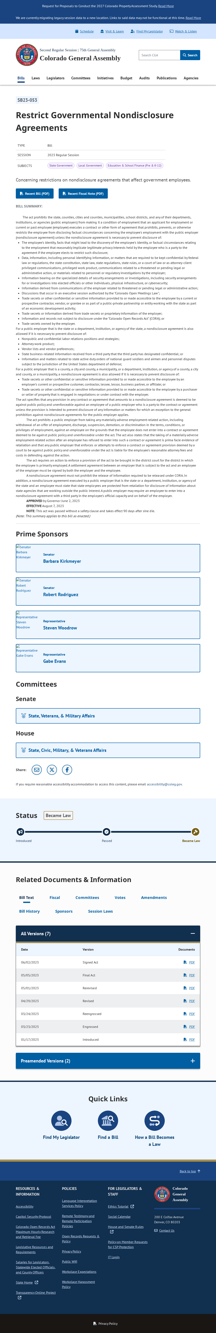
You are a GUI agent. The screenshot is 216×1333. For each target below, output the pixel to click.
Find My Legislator (149, 31)
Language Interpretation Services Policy (79, 1203)
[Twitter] (52, 770)
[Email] (37, 770)
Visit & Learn (114, 31)
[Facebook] (67, 770)
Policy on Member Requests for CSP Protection (128, 1244)
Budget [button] (126, 78)
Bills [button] (21, 78)
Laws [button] (36, 78)
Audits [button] (144, 78)
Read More (166, 6)
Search (192, 55)
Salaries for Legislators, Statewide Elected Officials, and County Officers (35, 1267)
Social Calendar (119, 1216)
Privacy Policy (71, 1251)
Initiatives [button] (105, 78)
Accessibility (24, 1206)
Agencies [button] (191, 78)
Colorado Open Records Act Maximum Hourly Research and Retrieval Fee (35, 1232)
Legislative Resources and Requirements (34, 1249)
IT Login (114, 1257)
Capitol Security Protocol (33, 1216)
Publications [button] (167, 78)
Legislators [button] (55, 78)
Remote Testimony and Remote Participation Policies (78, 1221)
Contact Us (166, 1230)
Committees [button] (80, 78)
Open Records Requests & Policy (81, 1238)
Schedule (86, 31)
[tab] (26, 898)
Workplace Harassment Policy (78, 1284)
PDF (192, 962)
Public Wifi (69, 1261)
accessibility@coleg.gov (164, 784)
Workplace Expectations (79, 1271)
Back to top (188, 1171)
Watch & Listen (186, 31)
